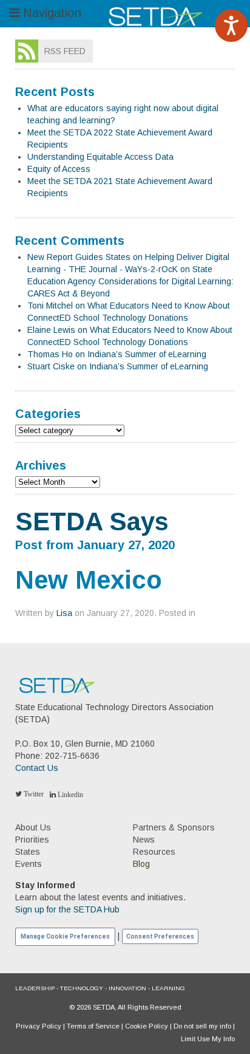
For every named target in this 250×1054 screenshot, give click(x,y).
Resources (154, 852)
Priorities (32, 839)
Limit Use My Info (208, 1038)
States (27, 852)
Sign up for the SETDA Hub (67, 909)
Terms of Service (93, 1026)
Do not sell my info (202, 1026)
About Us (33, 827)
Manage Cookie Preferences (65, 936)
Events (28, 864)
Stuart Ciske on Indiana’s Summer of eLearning (117, 366)
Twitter (33, 794)
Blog (141, 864)
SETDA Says (92, 521)
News (144, 839)
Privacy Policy (38, 1026)
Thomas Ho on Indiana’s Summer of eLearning (116, 354)
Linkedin (69, 794)
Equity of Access (58, 169)
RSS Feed (65, 51)
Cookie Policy (146, 1026)
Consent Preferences (160, 936)
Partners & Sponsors (174, 827)
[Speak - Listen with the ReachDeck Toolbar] (231, 25)
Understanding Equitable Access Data (100, 157)
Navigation (50, 12)
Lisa (64, 613)
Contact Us (36, 768)
